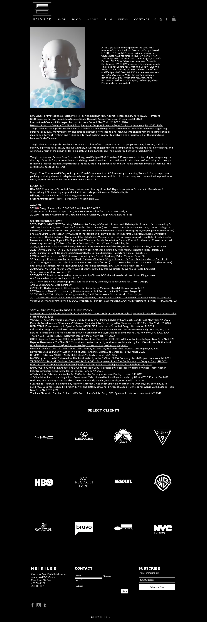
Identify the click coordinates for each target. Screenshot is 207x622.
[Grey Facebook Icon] (155, 19)
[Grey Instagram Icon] (160, 19)
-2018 (55, 390)
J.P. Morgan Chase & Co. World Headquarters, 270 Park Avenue (92, 265)
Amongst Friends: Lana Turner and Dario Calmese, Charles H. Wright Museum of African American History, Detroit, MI (101, 259)
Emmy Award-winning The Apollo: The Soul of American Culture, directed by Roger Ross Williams (84, 367)
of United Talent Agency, (152, 367)
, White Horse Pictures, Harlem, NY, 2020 (80, 371)
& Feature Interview (65, 364)
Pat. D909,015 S (67, 208)
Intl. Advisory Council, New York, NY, (94, 122)
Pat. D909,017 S (91, 208)
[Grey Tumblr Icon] (166, 19)
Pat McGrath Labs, (81, 374)
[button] (174, 18)
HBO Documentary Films (44, 371)
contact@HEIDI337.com (43, 577)
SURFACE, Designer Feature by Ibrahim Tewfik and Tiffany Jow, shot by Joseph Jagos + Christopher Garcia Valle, (94, 387)
